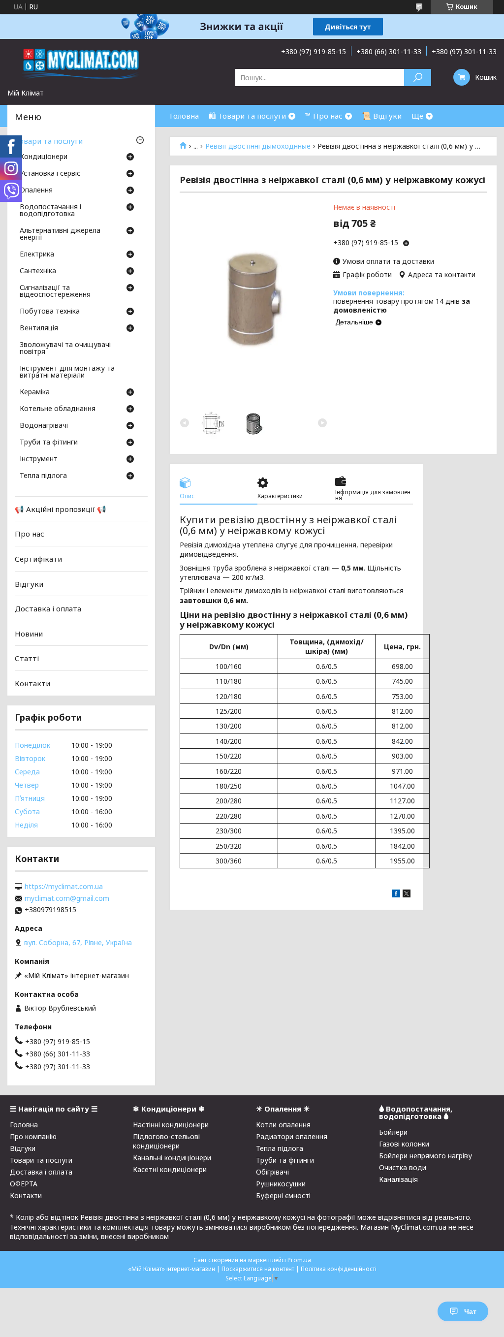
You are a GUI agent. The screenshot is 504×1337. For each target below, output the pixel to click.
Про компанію (33, 1136)
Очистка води (402, 1167)
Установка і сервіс (50, 174)
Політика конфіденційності (339, 1269)
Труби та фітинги (49, 442)
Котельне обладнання (57, 409)
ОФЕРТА (23, 1183)
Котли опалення (283, 1124)
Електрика (37, 254)
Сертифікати (38, 559)
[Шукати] (417, 77)
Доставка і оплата (48, 608)
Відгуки (29, 583)
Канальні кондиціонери (172, 1157)
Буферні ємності (283, 1195)
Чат (470, 1311)
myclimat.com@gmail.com (67, 898)
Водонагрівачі (44, 426)
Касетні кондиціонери (170, 1169)
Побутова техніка (50, 312)
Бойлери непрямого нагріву (425, 1155)
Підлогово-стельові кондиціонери (166, 1141)
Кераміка (35, 392)
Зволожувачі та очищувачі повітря (65, 348)
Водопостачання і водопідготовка (50, 210)
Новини (29, 633)
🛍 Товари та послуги (247, 116)
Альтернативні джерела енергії (60, 234)
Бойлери (393, 1132)
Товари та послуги (49, 141)
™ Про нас (324, 116)
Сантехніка (38, 271)
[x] (406, 894)
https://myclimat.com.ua (64, 886)
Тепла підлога (43, 476)
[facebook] (396, 894)
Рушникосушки (281, 1183)
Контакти (32, 683)
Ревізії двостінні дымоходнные (258, 146)
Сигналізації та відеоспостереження (55, 291)
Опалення (36, 190)
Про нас (29, 534)
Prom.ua (299, 1260)
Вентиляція (39, 328)
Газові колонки (404, 1143)
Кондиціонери (43, 157)
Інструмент (39, 459)
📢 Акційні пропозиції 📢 (60, 509)
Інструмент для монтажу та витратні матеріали (67, 372)
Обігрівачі (272, 1172)
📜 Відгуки (382, 116)
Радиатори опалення (291, 1136)
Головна (184, 116)
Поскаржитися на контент (257, 1269)
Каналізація (398, 1179)
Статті (27, 658)
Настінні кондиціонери (171, 1124)
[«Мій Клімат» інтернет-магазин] (81, 63)
